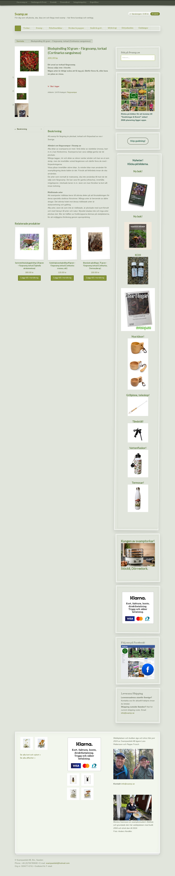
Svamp (39, 28)
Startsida (20, 41)
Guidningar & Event (38, 2)
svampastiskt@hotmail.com (58, 863)
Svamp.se (21, 14)
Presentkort (65, 2)
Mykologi (112, 28)
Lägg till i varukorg (29, 278)
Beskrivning (21, 129)
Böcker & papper (76, 28)
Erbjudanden (127, 28)
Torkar (26, 28)
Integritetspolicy (79, 2)
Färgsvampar (72, 92)
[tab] (29, 129)
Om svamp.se (22, 2)
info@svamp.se (127, 713)
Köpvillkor (94, 2)
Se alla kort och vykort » (30, 755)
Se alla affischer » (27, 758)
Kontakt (53, 2)
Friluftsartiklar (55, 28)
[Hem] (18, 28)
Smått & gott (96, 28)
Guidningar (143, 28)
